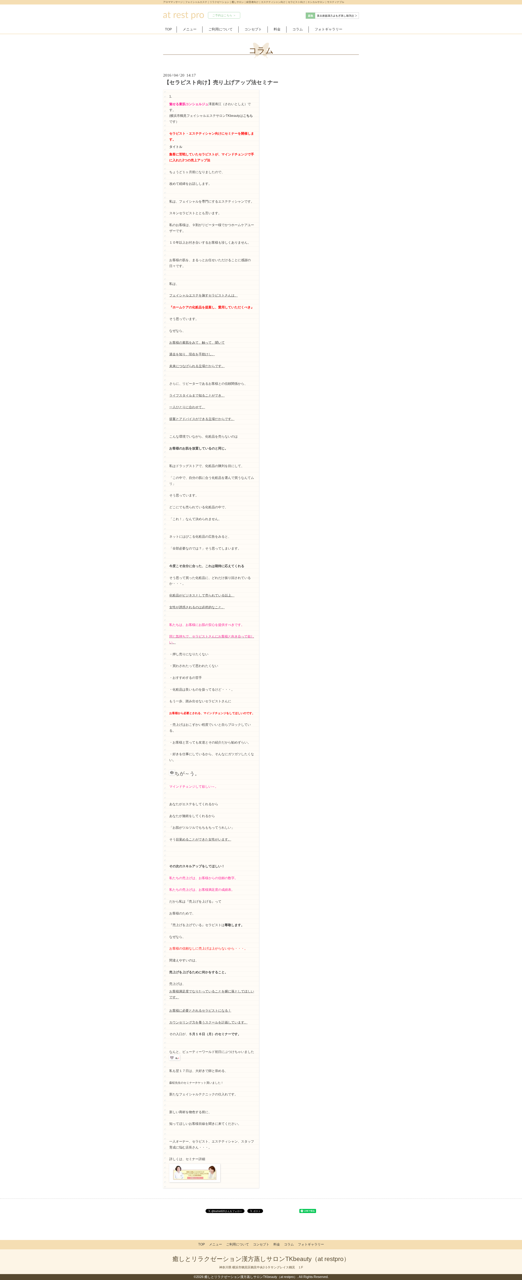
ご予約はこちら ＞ (224, 15)
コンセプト (253, 29)
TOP (168, 29)
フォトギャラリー (328, 29)
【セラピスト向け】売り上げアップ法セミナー (221, 82)
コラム (297, 29)
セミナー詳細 (195, 1159)
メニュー (190, 29)
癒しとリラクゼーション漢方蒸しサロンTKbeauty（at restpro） (261, 1258)
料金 (277, 29)
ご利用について (220, 29)
